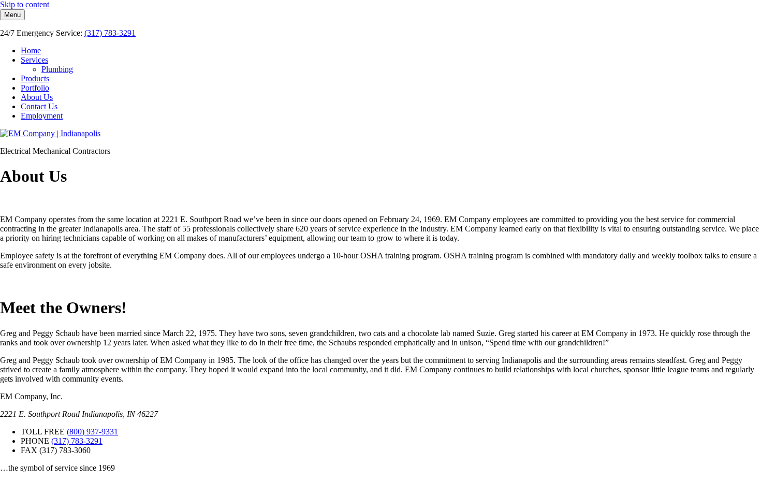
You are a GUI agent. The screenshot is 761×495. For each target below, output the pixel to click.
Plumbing (57, 69)
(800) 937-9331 (92, 431)
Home (31, 50)
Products (35, 78)
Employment (42, 115)
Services (34, 59)
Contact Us (39, 106)
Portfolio (35, 87)
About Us (37, 97)
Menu (12, 15)
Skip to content (24, 4)
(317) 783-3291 (110, 32)
